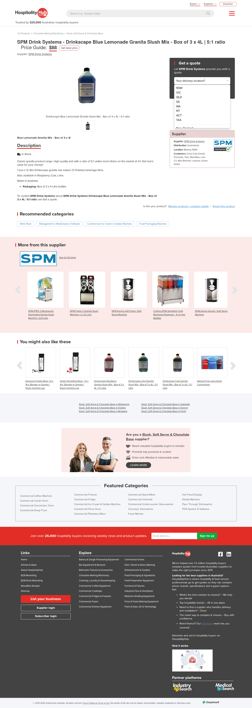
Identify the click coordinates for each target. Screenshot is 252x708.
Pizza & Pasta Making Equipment (141, 601)
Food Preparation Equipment (139, 580)
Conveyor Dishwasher (140, 509)
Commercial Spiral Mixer (142, 494)
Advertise (228, 4)
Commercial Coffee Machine (36, 496)
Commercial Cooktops (90, 591)
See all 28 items (67, 257)
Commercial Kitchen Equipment (95, 606)
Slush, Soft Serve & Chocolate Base (85, 33)
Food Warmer (136, 513)
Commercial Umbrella (140, 499)
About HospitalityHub (32, 570)
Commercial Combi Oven (34, 500)
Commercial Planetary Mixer (90, 513)
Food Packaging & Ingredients (140, 575)
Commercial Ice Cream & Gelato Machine (97, 504)
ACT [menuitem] (179, 115)
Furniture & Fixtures (134, 585)
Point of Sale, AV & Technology (140, 606)
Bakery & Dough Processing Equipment (99, 559)
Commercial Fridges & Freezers (95, 596)
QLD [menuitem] (179, 97)
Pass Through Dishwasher (197, 504)
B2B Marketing (28, 575)
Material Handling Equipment (139, 596)
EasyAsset (207, 623)
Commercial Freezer (85, 494)
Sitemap (25, 591)
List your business (46, 599)
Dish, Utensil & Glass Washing (140, 564)
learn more (138, 465)
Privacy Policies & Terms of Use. (96, 703)
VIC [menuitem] (178, 92)
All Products (24, 33)
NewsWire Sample (30, 585)
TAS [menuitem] (178, 120)
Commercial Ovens (134, 559)
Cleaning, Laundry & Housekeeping (97, 580)
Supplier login (46, 608)
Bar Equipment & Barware (92, 564)
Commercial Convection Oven (37, 505)
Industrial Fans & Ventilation (139, 591)
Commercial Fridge (85, 499)
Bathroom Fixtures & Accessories (96, 570)
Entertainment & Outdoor (137, 570)
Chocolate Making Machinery (48, 33)
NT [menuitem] (178, 111)
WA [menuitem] (178, 106)
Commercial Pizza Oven (87, 509)
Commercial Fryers (88, 601)
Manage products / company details (188, 206)
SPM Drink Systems (40, 54)
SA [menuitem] (178, 102)
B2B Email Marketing (32, 580)
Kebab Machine (191, 499)
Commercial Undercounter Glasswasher (151, 504)
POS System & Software (195, 509)
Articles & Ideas (29, 564)
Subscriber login (46, 616)
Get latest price (69, 48)
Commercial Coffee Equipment (95, 585)
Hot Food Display (192, 494)
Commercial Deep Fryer (33, 510)
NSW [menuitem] (179, 88)
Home (24, 559)
